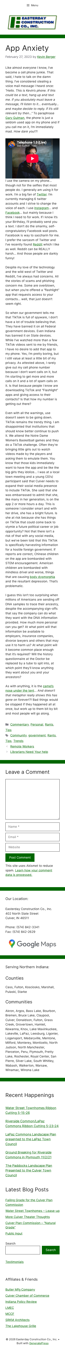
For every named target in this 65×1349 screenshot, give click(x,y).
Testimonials (14, 1262)
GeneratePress (39, 1343)
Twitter (42, 194)
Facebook (12, 212)
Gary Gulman (14, 118)
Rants (49, 724)
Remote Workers (22, 746)
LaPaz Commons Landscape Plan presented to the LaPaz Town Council (30, 1139)
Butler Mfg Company (20, 1289)
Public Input (13, 1233)
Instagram (41, 208)
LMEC (9, 1308)
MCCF (9, 1314)
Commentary (19, 724)
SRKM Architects (17, 1320)
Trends (18, 741)
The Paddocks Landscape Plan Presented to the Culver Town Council (28, 1170)
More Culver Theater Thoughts (27, 1217)
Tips (8, 730)
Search (10, 1243)
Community (18, 735)
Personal (37, 724)
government (37, 735)
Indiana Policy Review (21, 1301)
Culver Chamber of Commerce (27, 1295)
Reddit (37, 244)
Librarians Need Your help (29, 752)
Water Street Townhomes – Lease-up (32, 1211)
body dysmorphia (42, 577)
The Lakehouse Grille (20, 1326)
